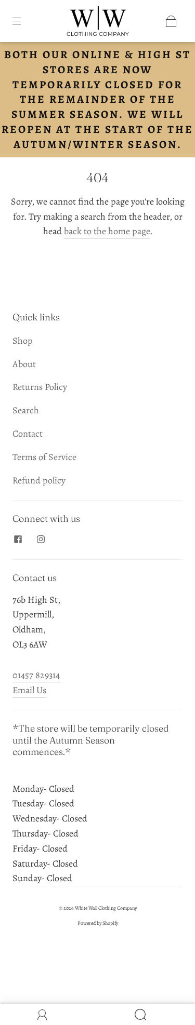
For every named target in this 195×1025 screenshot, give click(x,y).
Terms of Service (44, 457)
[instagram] (40, 539)
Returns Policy (39, 387)
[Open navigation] (23, 21)
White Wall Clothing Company (106, 908)
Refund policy (39, 480)
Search (25, 410)
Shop (22, 340)
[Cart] (171, 21)
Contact (27, 433)
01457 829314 (36, 675)
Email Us (29, 690)
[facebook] (17, 539)
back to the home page (107, 231)
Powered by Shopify (97, 923)
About (24, 364)
